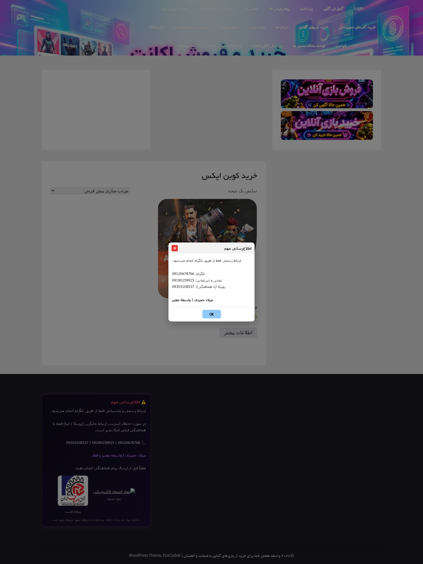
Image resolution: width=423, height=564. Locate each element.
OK (211, 314)
